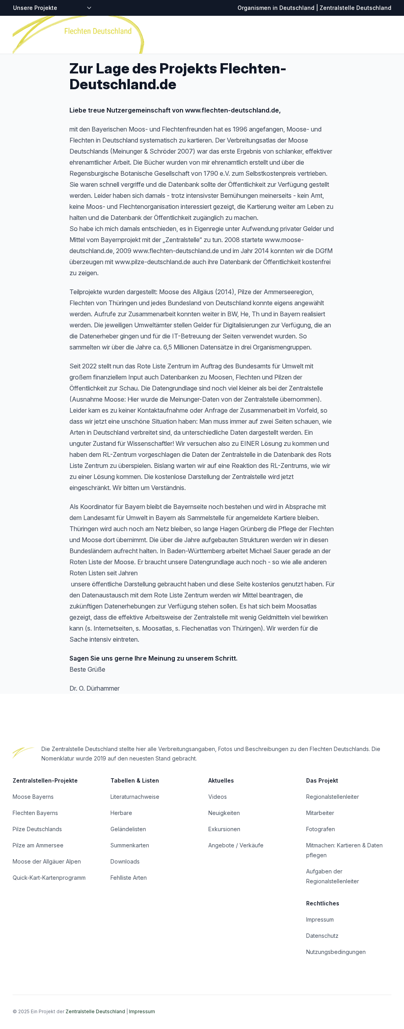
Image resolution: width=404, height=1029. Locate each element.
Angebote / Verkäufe (236, 845)
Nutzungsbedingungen (336, 951)
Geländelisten (128, 829)
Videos (217, 796)
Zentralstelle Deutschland (95, 1011)
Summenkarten (129, 845)
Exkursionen (224, 829)
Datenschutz (322, 935)
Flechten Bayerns (35, 812)
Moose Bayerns (33, 796)
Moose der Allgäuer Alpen (47, 861)
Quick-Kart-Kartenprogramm (49, 877)
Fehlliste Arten (128, 877)
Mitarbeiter (320, 812)
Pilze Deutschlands (37, 829)
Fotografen (320, 829)
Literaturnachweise (134, 796)
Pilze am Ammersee (38, 845)
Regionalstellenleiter (332, 796)
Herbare (121, 812)
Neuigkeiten (224, 812)
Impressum (320, 919)
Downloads (125, 861)
